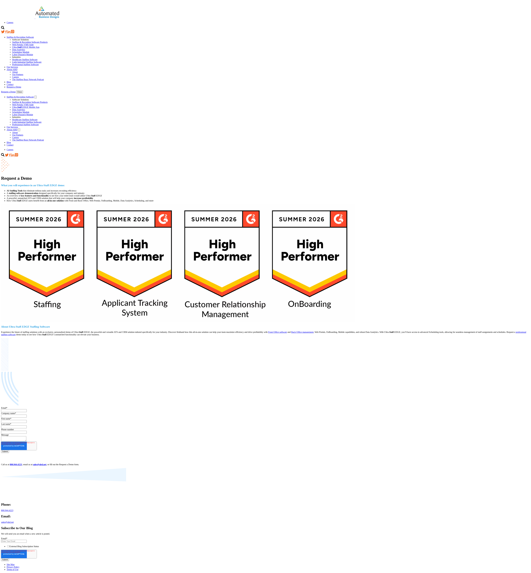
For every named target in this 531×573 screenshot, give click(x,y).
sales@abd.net (7, 522)
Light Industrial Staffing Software (26, 62)
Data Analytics (18, 49)
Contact (10, 84)
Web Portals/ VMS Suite (23, 44)
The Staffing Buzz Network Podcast (28, 79)
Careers (10, 22)
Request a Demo (14, 87)
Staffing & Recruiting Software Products (30, 42)
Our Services (12, 67)
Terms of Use (12, 569)
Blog (9, 82)
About (15, 72)
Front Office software (277, 332)
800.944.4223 (7, 510)
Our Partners (17, 74)
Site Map (11, 564)
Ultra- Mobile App (25, 47)
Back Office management (302, 332)
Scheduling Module (20, 52)
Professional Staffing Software (25, 64)
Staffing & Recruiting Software (20, 37)
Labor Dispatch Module (22, 54)
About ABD (12, 69)
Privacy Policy (13, 567)
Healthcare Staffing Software (24, 59)
